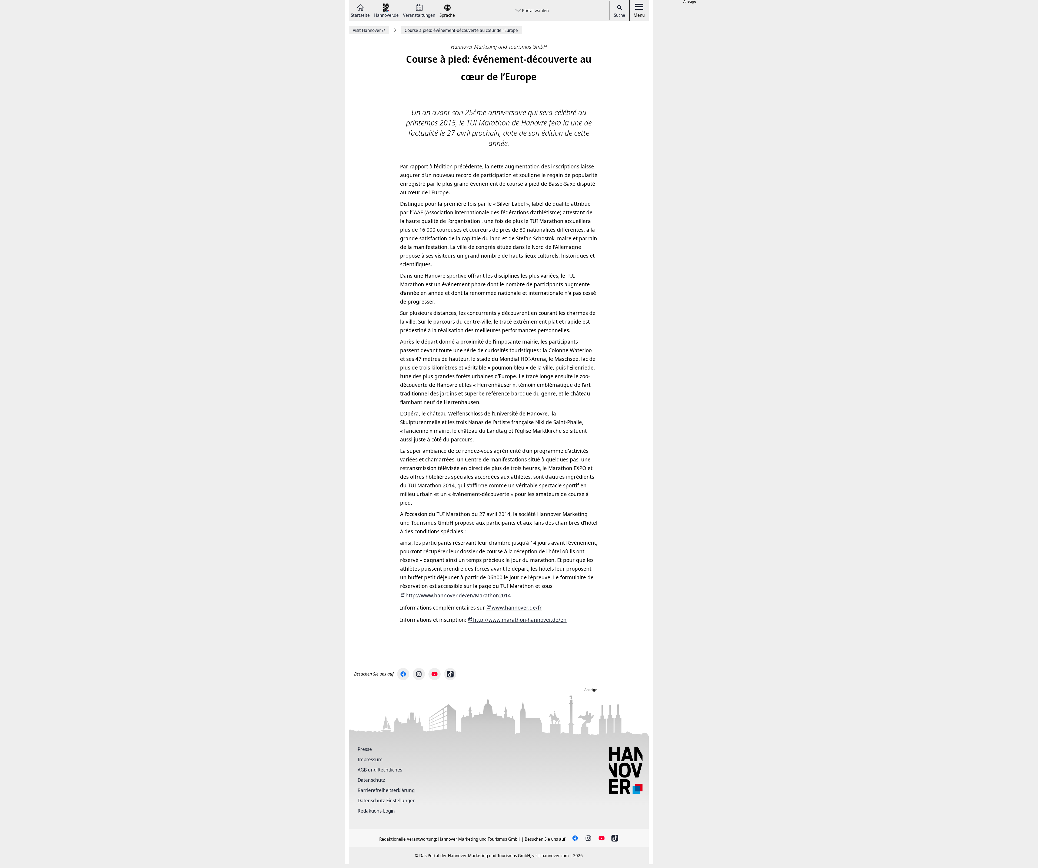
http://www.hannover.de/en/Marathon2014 (458, 595)
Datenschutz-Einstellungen (387, 800)
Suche (619, 15)
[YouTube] (434, 674)
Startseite (360, 14)
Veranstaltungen (419, 14)
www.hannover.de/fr (517, 607)
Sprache (447, 14)
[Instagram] (419, 674)
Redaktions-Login (376, 810)
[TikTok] (450, 674)
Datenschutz (371, 779)
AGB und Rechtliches (380, 769)
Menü (639, 15)
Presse (365, 749)
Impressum (370, 759)
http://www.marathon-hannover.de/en (520, 619)
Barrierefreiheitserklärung (386, 790)
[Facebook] (403, 674)
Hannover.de (386, 14)
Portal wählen (535, 11)
